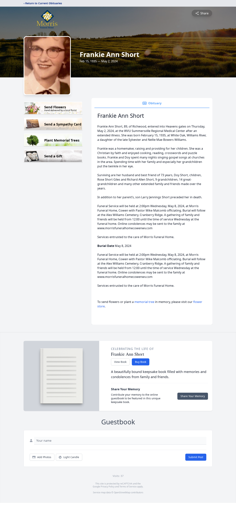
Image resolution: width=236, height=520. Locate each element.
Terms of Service (128, 486)
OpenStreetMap (122, 492)
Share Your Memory (193, 396)
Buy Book (140, 362)
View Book (120, 362)
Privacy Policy (107, 486)
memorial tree (144, 302)
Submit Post (195, 457)
